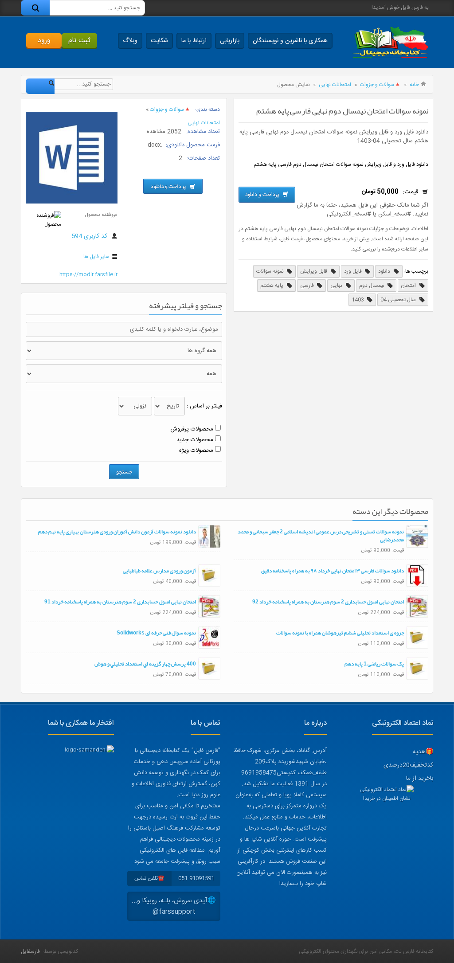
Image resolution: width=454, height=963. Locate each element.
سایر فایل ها (96, 256)
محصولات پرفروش (191, 429)
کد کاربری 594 (90, 236)
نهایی (337, 285)
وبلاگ (130, 40)
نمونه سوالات (270, 271)
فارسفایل (30, 951)
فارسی (307, 285)
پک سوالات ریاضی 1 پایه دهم (374, 664)
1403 (358, 299)
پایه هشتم (272, 285)
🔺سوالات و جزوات (380, 84)
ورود (44, 41)
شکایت (159, 40)
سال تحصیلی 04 (398, 299)
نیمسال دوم (372, 285)
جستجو (124, 472)
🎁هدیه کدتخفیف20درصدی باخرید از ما (408, 765)
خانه (414, 84)
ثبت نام (79, 41)
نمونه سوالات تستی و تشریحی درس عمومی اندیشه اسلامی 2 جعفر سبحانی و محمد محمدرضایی (321, 536)
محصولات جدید (194, 440)
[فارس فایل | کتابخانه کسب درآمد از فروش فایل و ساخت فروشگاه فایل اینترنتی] (390, 42)
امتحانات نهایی (335, 84)
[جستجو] (35, 8)
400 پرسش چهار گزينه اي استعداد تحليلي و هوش (145, 664)
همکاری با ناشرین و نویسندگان (290, 40)
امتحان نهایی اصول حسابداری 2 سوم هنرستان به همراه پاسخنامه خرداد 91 (120, 602)
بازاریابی (229, 40)
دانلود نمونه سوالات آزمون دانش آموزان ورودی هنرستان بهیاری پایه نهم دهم (117, 532)
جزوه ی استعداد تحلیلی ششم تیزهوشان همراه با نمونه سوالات (340, 633)
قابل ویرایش (314, 271)
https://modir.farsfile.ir (88, 274)
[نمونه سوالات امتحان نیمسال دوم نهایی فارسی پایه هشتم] (71, 202)
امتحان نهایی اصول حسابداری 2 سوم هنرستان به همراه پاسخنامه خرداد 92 (328, 602)
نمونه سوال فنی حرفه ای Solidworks (156, 633)
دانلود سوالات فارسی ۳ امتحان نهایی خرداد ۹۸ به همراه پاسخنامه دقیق (332, 571)
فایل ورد (353, 271)
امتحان (409, 285)
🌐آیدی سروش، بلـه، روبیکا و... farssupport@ (174, 906)
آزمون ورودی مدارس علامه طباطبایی (159, 571)
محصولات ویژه (196, 450)
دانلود (384, 271)
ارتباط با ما (194, 40)
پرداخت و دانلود (263, 194)
